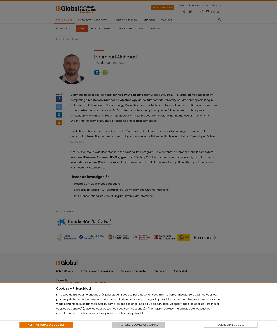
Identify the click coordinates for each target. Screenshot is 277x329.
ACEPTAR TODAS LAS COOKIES (46, 325)
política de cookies (92, 313)
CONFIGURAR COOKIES (230, 325)
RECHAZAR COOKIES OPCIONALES (138, 325)
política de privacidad (132, 313)
